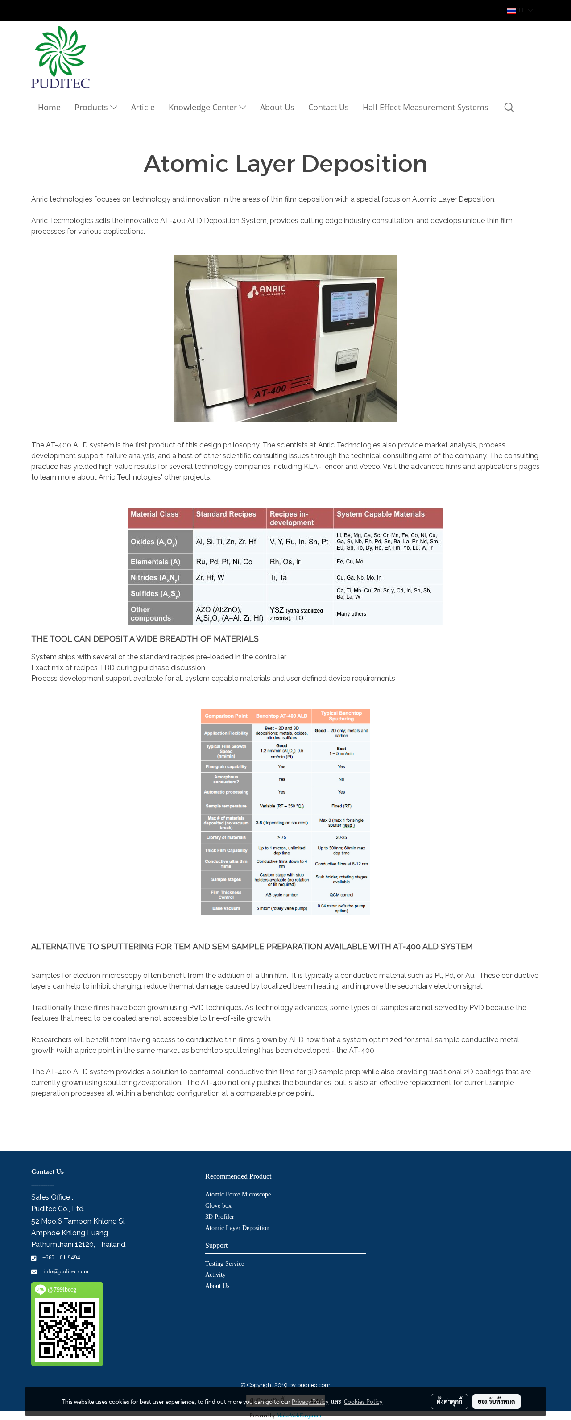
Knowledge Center (204, 107)
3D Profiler (219, 1216)
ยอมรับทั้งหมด (496, 1401)
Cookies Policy (363, 1401)
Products (92, 107)
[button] (509, 107)
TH (522, 10)
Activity (215, 1274)
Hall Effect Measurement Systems (425, 107)
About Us (277, 107)
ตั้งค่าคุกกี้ (449, 1401)
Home (49, 107)
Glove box (218, 1205)
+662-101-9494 (61, 1257)
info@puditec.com (65, 1271)
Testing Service (224, 1263)
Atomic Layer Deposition (237, 1228)
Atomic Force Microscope (238, 1194)
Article (143, 107)
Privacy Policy (310, 1401)
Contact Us (328, 107)
